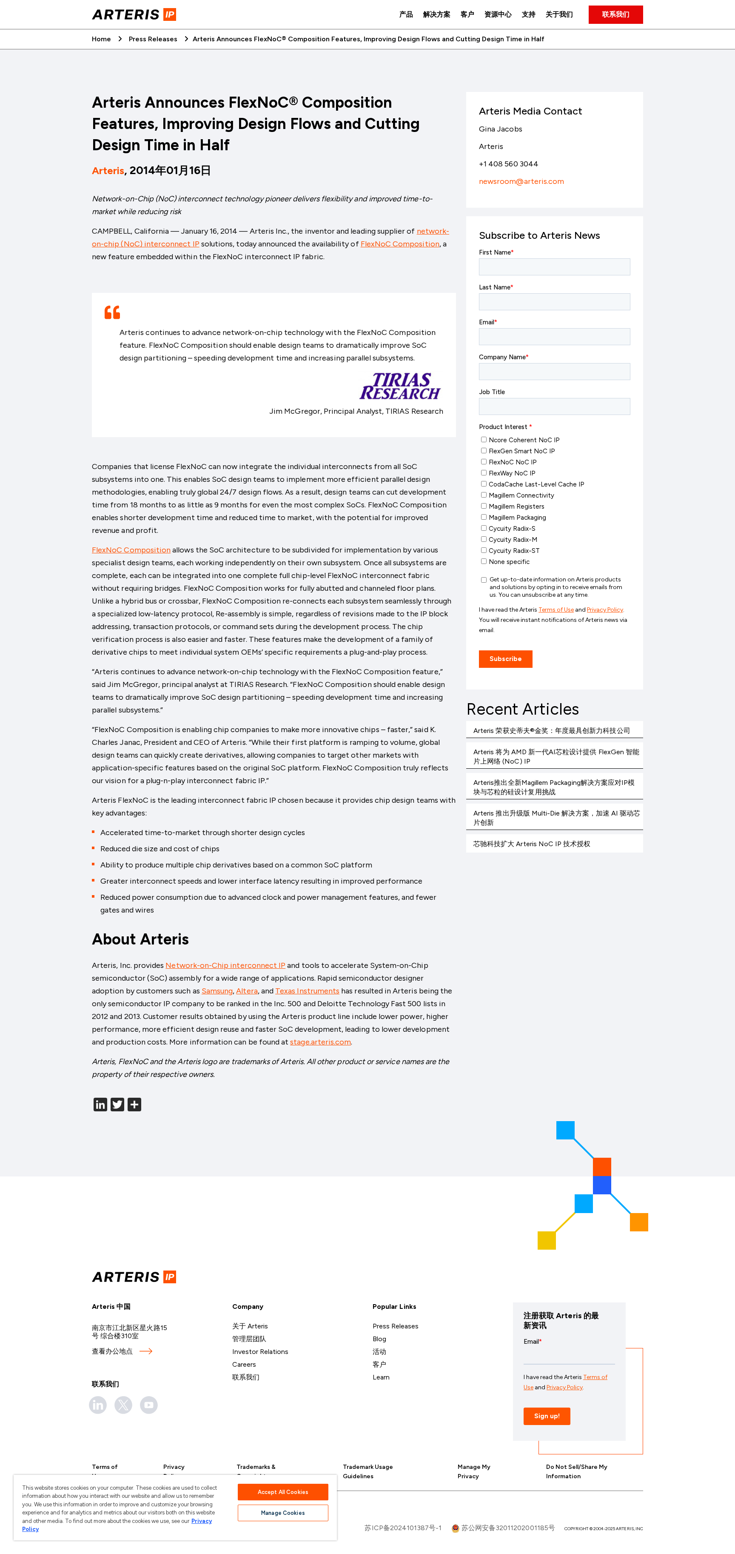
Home (101, 39)
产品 (406, 14)
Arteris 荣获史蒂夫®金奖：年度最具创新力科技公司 (551, 731)
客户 (467, 14)
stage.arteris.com (320, 1042)
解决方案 (436, 14)
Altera (246, 991)
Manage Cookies (283, 1513)
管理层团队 (249, 1339)
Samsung (217, 991)
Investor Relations (260, 1352)
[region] (175, 1507)
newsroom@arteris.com (521, 181)
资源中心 (498, 14)
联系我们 (616, 14)
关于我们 (559, 14)
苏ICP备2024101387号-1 (403, 1528)
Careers (244, 1364)
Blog (379, 1339)
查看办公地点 (112, 1351)
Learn (381, 1377)
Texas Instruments (307, 991)
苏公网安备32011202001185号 (507, 1528)
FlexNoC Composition (400, 244)
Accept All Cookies (283, 1492)
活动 (379, 1352)
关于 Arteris (250, 1326)
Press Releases (153, 39)
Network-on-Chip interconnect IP (225, 965)
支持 (529, 14)
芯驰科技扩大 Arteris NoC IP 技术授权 (532, 844)
